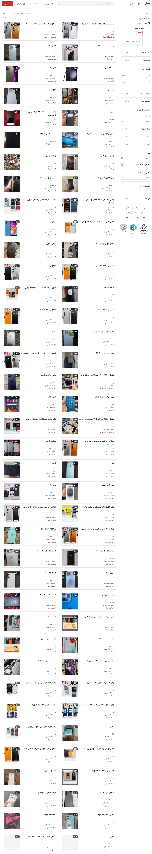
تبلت (140, 37)
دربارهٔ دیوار (143, 208)
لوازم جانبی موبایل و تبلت (134, 41)
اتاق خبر (126, 208)
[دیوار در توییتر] (144, 217)
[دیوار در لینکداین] (132, 217)
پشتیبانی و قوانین (131, 213)
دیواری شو (142, 213)
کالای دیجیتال (142, 23)
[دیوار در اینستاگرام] (138, 217)
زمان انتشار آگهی (144, 186)
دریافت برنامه (135, 208)
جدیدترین (8, 17)
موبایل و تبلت (139, 28)
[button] (35, 3)
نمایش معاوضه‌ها (144, 172)
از (149, 75)
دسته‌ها (121, 4)
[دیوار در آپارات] (126, 217)
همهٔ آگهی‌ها (143, 18)
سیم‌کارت (139, 45)
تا (149, 82)
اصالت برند (146, 116)
